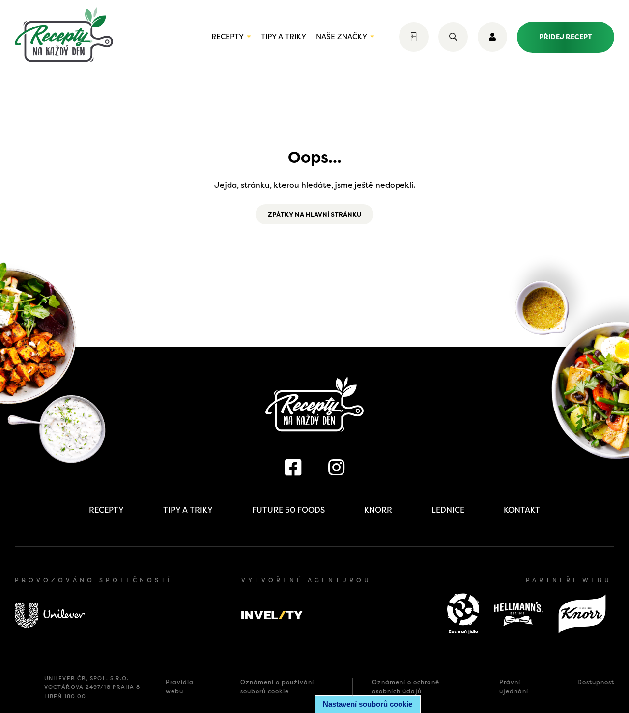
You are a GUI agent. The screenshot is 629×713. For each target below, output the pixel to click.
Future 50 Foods (288, 510)
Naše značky (341, 37)
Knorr (378, 510)
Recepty (227, 37)
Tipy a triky (283, 37)
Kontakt (522, 510)
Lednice (447, 510)
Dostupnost (595, 682)
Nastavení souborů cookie (367, 704)
